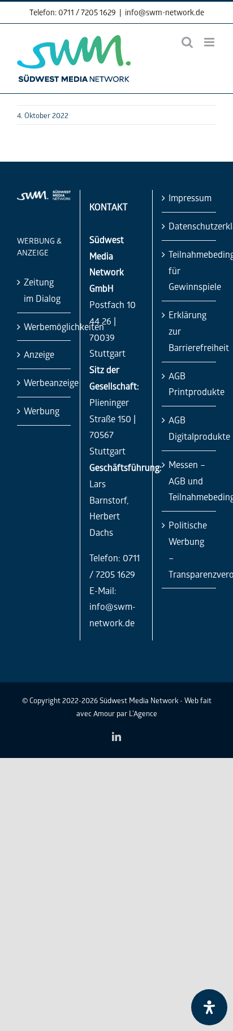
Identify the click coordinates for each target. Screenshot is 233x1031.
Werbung (41, 411)
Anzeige (39, 354)
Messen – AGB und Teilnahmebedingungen (189, 480)
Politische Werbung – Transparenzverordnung (189, 549)
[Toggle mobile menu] (210, 42)
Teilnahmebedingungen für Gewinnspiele (189, 270)
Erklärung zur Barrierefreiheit (189, 331)
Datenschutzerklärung (189, 226)
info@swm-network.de (164, 12)
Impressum (189, 197)
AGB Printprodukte (189, 384)
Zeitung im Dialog (42, 290)
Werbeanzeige (44, 382)
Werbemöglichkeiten (44, 326)
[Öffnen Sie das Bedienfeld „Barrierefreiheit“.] (209, 1007)
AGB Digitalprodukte (189, 428)
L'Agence (143, 713)
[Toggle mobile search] (187, 42)
